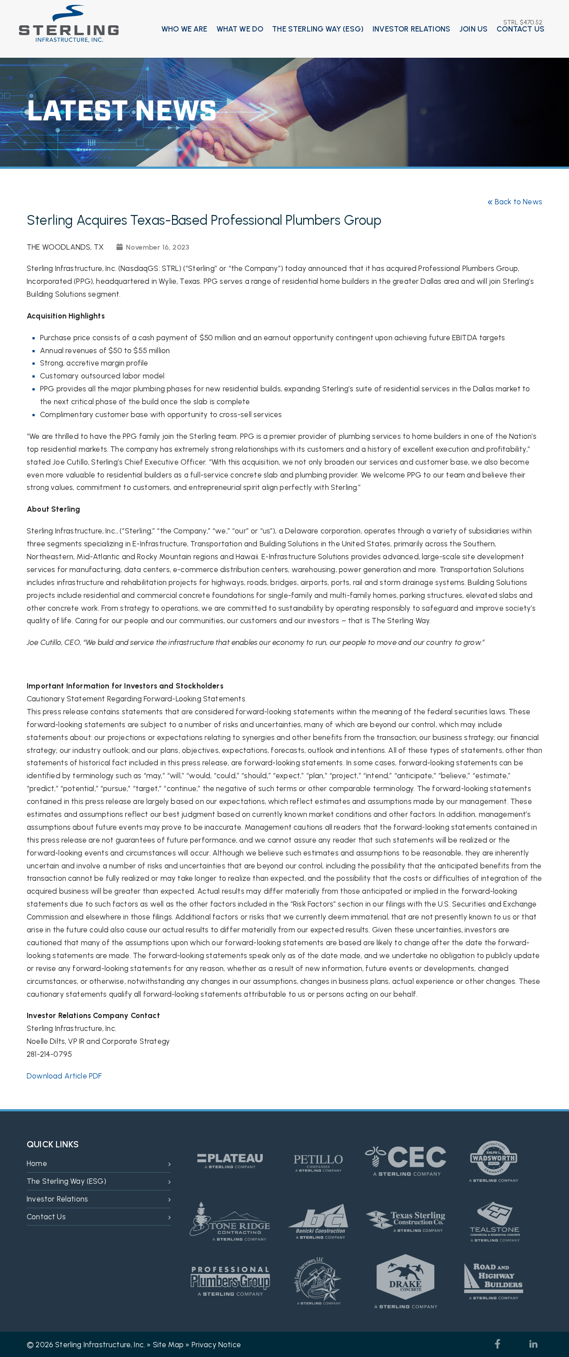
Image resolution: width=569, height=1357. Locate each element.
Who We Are (184, 28)
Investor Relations (411, 28)
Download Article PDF (64, 1075)
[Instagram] (516, 1344)
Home (37, 1163)
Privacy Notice (216, 1344)
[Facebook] (498, 1344)
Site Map (168, 1344)
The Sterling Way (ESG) (318, 28)
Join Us (473, 28)
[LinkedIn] (533, 1344)
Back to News (514, 201)
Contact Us (521, 28)
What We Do (240, 28)
